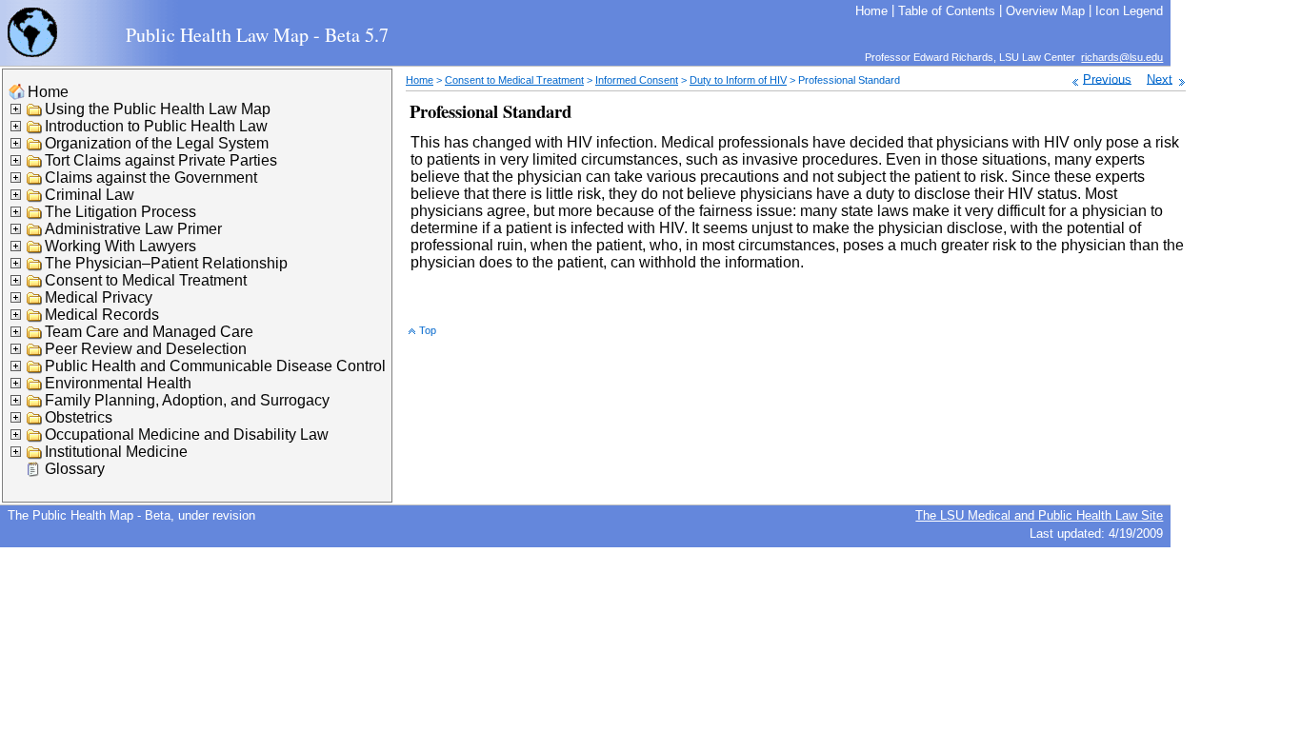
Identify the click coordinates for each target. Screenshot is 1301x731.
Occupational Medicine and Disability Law (187, 434)
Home (48, 92)
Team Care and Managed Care (149, 332)
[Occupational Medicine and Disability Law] (35, 438)
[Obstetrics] (35, 421)
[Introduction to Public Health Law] (35, 130)
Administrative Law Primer (133, 229)
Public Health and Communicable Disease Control (215, 366)
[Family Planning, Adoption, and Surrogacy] (35, 404)
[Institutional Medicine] (35, 455)
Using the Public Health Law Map (157, 109)
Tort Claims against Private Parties (161, 160)
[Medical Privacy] (35, 301)
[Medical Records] (35, 318)
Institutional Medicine (116, 452)
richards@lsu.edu (1122, 57)
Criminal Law (89, 195)
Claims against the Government (151, 177)
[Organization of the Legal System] (35, 147)
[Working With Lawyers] (35, 250)
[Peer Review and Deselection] (35, 353)
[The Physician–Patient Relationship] (35, 267)
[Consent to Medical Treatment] (35, 284)
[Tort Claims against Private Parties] (35, 164)
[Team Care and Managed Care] (35, 335)
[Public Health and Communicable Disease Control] (35, 370)
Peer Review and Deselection (146, 349)
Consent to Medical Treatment (146, 280)
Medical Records (102, 314)
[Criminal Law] (35, 198)
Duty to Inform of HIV (738, 80)
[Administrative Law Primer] (35, 233)
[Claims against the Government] (35, 181)
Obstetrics (78, 417)
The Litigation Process (120, 212)
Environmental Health (118, 383)
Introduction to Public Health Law (156, 126)
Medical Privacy (98, 297)
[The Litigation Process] (35, 215)
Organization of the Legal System (157, 143)
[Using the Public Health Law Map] (35, 113)
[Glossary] (35, 472)
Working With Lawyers (120, 246)
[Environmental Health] (35, 387)
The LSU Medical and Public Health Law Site (1039, 515)
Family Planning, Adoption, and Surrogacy (187, 400)
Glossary (75, 469)
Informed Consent (636, 80)
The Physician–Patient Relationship (166, 263)
